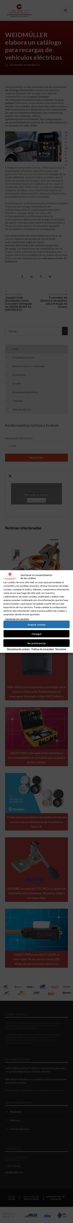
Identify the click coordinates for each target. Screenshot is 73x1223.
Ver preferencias (36, 643)
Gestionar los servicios (17, 618)
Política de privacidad (42, 648)
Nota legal (60, 648)
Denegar (37, 633)
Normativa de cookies (18, 648)
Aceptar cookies (37, 624)
